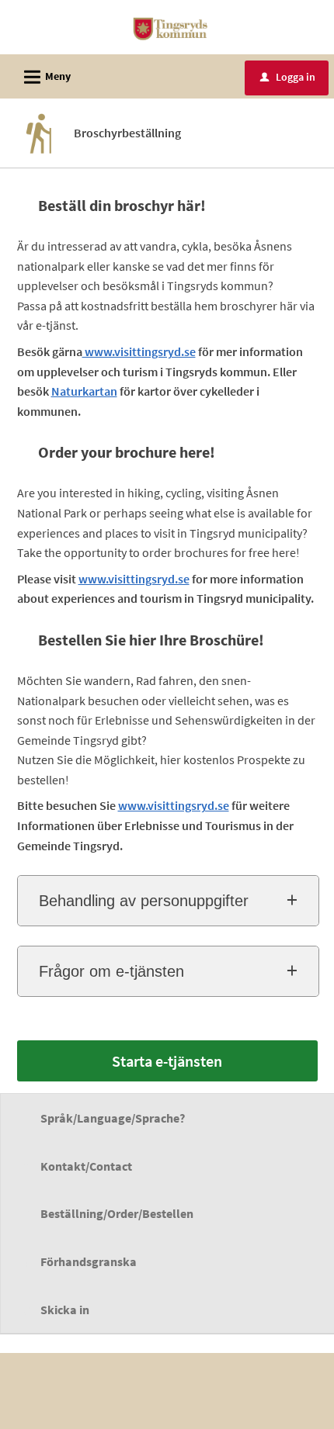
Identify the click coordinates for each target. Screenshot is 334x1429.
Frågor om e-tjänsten (111, 971)
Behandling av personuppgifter (144, 900)
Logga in (287, 77)
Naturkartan (84, 391)
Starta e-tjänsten (167, 1061)
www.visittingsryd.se (139, 351)
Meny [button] (45, 77)
